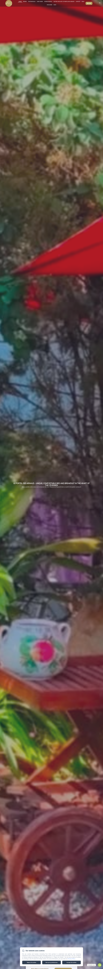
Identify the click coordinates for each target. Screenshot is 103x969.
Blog (83, 1)
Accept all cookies (71, 962)
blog (55, 5)
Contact (78, 1)
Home (20, 1)
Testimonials (31, 1)
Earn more (40, 1)
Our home (49, 5)
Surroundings (48, 1)
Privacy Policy (71, 958)
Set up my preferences (51, 962)
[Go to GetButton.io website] (99, 967)
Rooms (25, 1)
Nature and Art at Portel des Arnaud (64, 1)
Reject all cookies (31, 962)
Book (89, 3)
